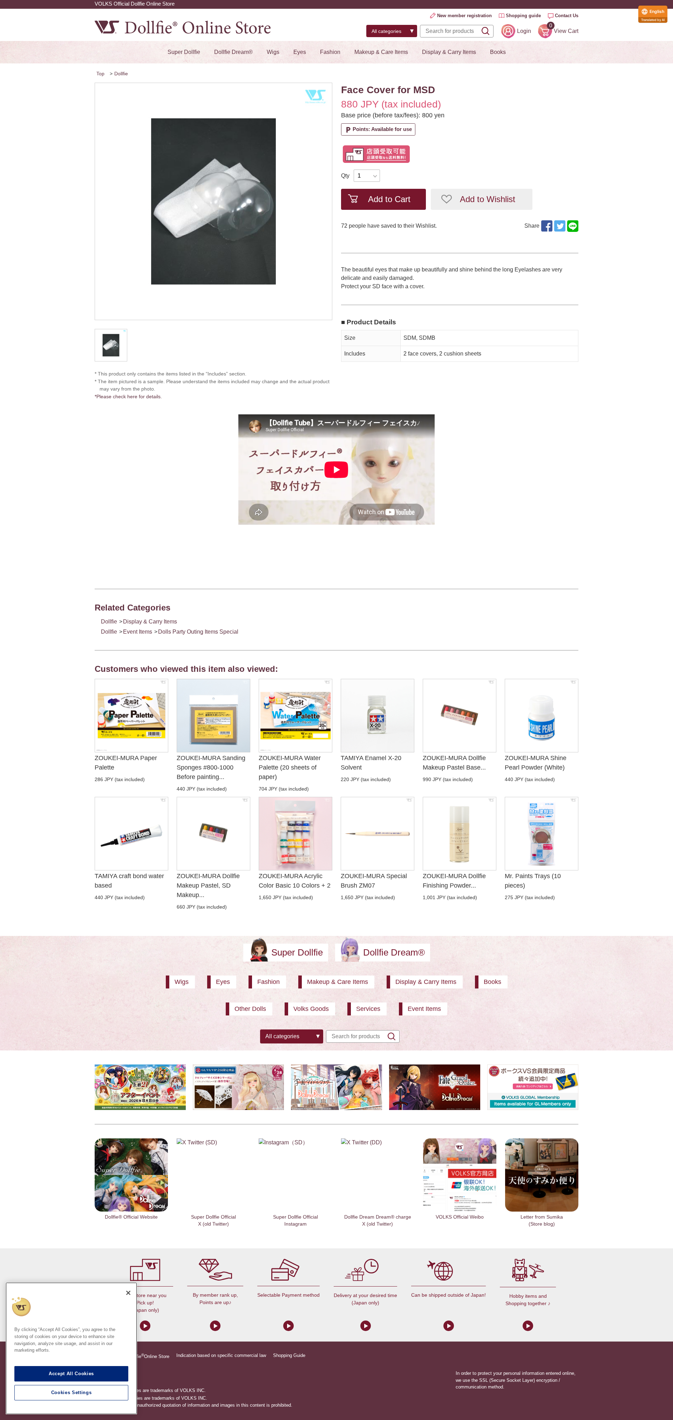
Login (524, 31)
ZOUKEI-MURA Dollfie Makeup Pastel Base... (454, 762)
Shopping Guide (289, 1355)
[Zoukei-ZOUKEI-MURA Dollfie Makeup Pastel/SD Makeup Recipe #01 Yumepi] (213, 833)
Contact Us (566, 15)
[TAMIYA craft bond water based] (131, 833)
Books (498, 52)
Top (100, 73)
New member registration (464, 15)
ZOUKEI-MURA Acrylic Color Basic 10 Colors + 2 (295, 881)
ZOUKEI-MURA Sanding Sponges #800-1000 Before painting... (211, 767)
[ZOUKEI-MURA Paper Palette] (131, 715)
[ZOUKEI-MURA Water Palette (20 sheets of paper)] (295, 715)
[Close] (128, 1293)
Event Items (137, 632)
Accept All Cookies (71, 1373)
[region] (71, 1348)
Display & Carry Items (449, 52)
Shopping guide (523, 15)
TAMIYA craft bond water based (129, 881)
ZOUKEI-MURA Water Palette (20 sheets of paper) (290, 767)
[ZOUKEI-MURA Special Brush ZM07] (377, 833)
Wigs (273, 52)
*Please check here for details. (131, 396)
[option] (213, 201)
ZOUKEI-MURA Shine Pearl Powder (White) (535, 762)
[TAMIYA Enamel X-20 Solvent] (377, 715)
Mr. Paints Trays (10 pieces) (533, 881)
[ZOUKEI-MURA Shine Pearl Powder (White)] (541, 715)
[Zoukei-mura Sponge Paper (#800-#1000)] (213, 715)
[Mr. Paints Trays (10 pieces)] (541, 833)
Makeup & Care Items (381, 52)
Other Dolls (250, 1008)
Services (368, 1008)
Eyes (299, 52)
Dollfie (121, 73)
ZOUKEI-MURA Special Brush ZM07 (374, 881)
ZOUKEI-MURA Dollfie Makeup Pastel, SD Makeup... (208, 885)
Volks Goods (311, 1008)
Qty (345, 176)
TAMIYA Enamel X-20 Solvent (371, 762)
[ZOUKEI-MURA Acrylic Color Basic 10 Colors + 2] (295, 833)
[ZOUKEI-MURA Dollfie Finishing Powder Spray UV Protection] (459, 833)
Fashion (330, 52)
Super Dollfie (184, 52)
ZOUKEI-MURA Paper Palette (126, 762)
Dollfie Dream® (233, 52)
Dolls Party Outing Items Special (198, 632)
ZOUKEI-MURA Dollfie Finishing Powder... (454, 881)
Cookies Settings (71, 1392)
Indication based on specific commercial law (221, 1355)
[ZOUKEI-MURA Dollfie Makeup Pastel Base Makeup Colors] (459, 715)
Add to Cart (389, 199)
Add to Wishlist (487, 199)
